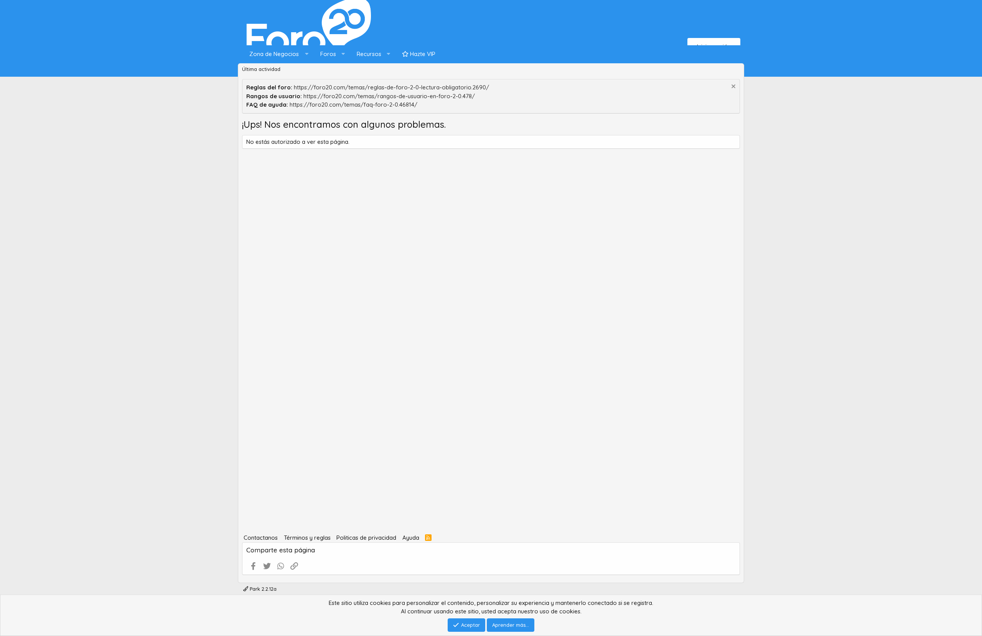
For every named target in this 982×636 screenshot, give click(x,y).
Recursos (369, 54)
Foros (328, 54)
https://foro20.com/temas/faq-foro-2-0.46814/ (353, 104)
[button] (277, 54)
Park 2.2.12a (262, 589)
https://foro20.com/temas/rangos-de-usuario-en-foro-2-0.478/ (389, 96)
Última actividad (261, 69)
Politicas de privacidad (366, 537)
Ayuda (410, 537)
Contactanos (261, 537)
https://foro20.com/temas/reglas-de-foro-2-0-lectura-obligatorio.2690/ (391, 87)
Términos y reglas (307, 537)
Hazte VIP (422, 54)
